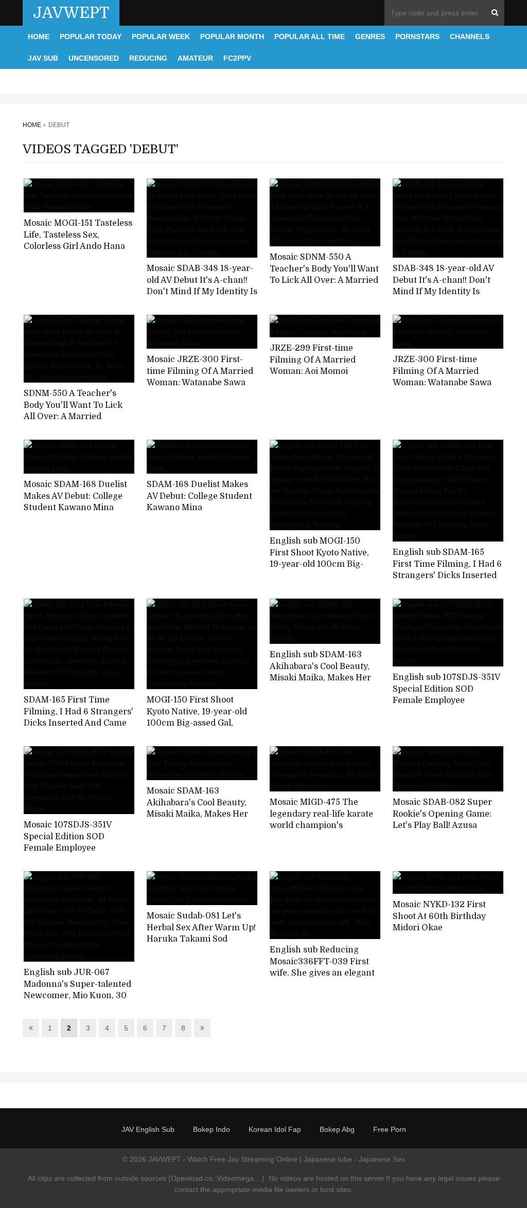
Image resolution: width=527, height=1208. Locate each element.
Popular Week (161, 36)
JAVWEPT (71, 13)
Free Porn (389, 1129)
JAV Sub (43, 58)
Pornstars (417, 36)
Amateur (195, 58)
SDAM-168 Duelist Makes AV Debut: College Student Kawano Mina (199, 496)
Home (38, 36)
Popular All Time (309, 36)
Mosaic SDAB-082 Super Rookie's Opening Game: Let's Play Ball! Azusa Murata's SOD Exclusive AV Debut (447, 826)
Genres (370, 36)
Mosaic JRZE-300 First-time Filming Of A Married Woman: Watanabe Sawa (200, 371)
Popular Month (232, 36)
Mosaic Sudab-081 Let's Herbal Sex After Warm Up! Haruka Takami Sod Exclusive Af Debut (201, 933)
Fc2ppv (237, 58)
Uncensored (93, 58)
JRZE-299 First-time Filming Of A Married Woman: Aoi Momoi (313, 360)
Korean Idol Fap (275, 1129)
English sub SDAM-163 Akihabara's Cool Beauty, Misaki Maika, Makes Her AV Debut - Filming (320, 672)
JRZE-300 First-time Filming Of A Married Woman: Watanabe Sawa (442, 371)
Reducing (148, 58)
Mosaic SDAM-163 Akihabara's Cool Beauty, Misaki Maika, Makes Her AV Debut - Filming (197, 808)
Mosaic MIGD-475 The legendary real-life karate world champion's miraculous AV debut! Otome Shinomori (321, 826)
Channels (469, 36)
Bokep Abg (337, 1129)
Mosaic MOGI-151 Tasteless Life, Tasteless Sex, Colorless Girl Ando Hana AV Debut (78, 241)
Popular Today (90, 36)
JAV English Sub (147, 1129)
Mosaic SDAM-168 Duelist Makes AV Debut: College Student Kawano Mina (75, 496)
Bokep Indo (211, 1129)
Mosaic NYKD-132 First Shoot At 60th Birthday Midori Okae (439, 916)
